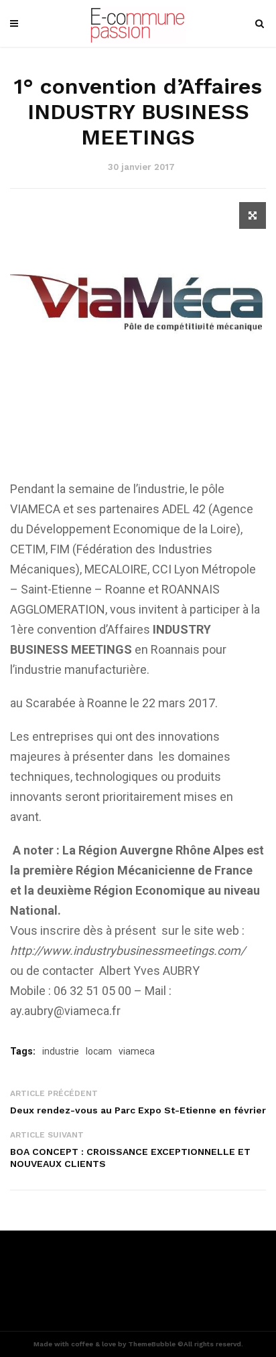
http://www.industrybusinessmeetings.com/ (127, 950)
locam (99, 1051)
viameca (137, 1051)
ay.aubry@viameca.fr (65, 1011)
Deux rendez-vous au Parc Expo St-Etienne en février (138, 1110)
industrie (60, 1051)
